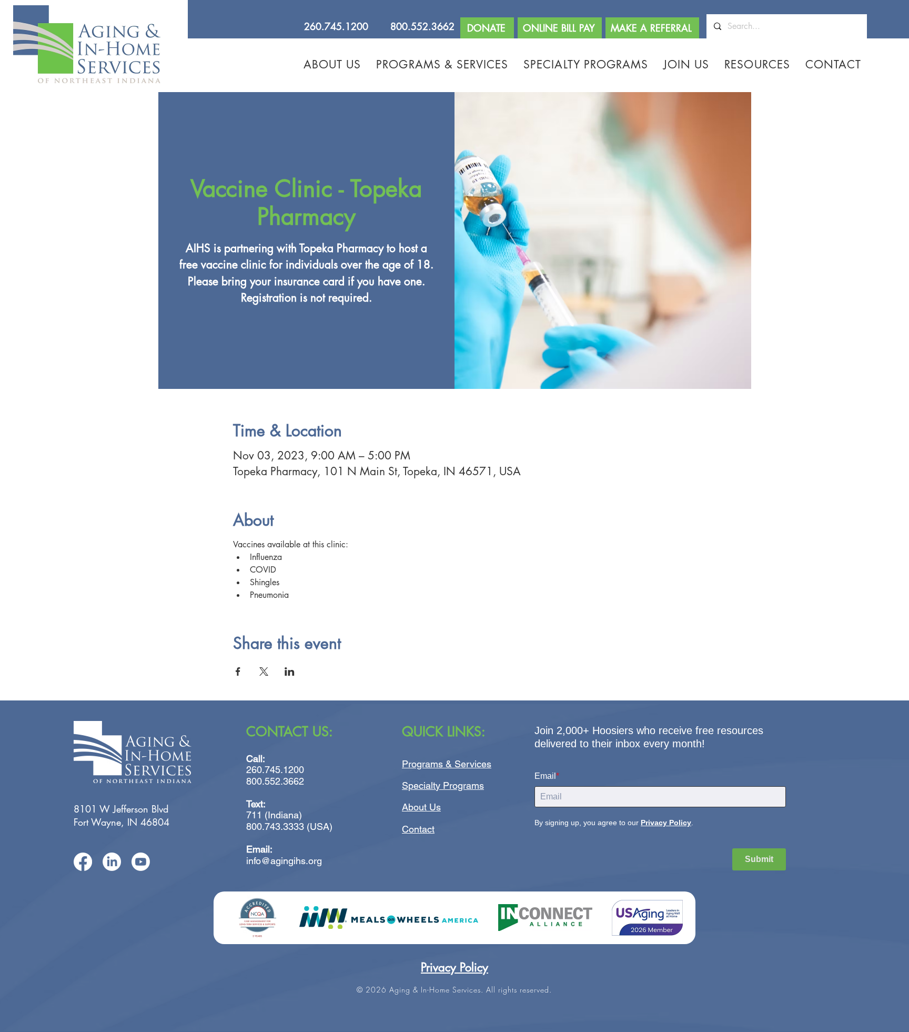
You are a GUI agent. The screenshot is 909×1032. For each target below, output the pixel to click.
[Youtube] (141, 862)
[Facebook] (83, 862)
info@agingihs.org (284, 860)
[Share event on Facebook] (238, 671)
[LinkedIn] (112, 862)
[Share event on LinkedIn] (290, 671)
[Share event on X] (264, 671)
